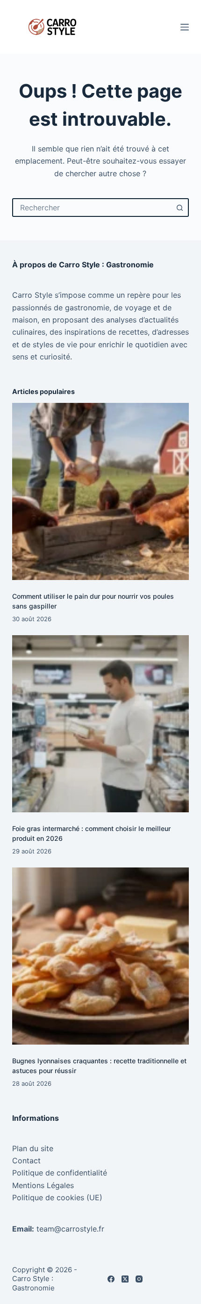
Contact (26, 1160)
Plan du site (32, 1148)
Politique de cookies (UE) (57, 1197)
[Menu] (184, 27)
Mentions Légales (43, 1185)
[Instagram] (139, 1279)
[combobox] (92, 207)
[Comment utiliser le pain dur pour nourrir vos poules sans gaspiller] (100, 491)
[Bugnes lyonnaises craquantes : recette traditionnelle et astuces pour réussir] (100, 955)
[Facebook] (111, 1279)
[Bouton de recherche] (179, 207)
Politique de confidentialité (59, 1172)
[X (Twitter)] (125, 1279)
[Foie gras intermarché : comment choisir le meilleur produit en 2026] (100, 723)
